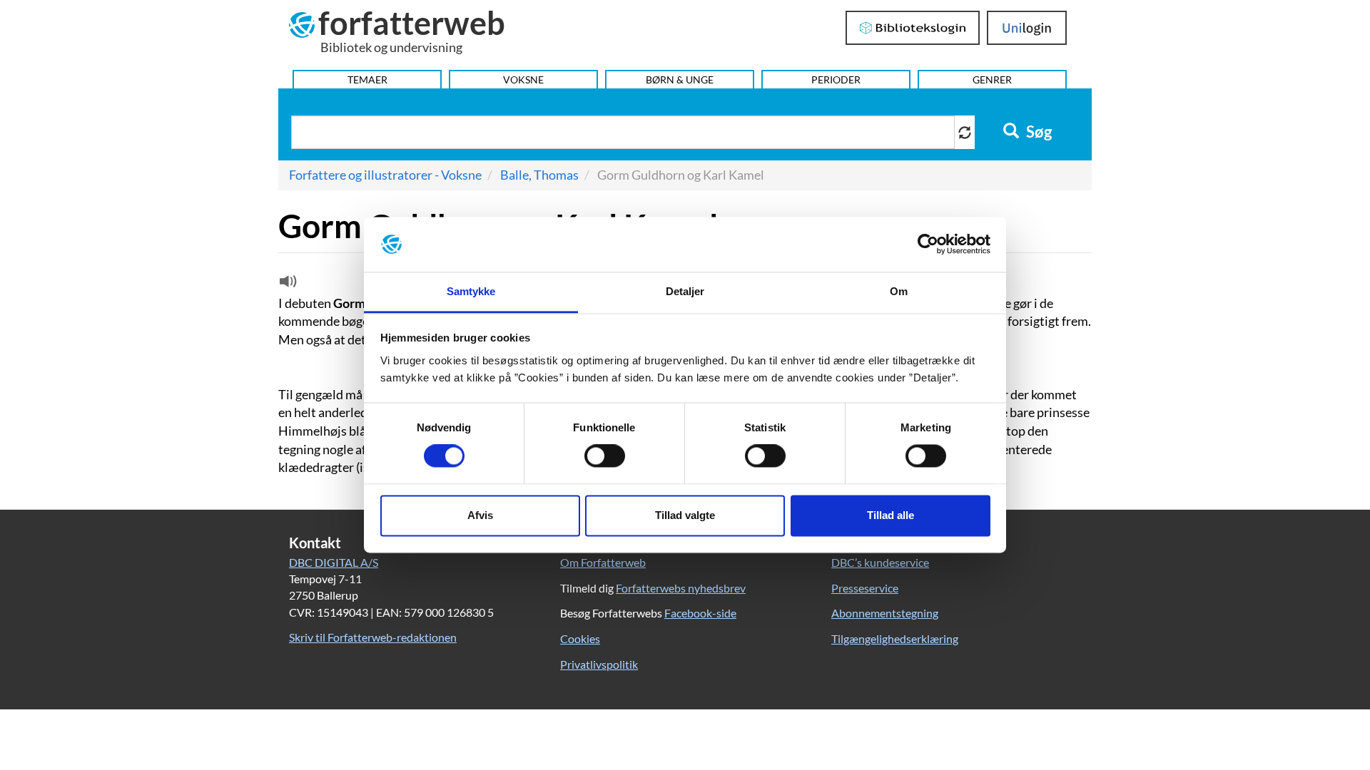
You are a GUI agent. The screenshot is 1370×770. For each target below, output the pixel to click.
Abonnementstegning (884, 613)
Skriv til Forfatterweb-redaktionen (373, 637)
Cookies (580, 638)
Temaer (367, 79)
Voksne (523, 79)
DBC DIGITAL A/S (333, 562)
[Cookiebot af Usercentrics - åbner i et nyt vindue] (928, 244)
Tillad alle (890, 515)
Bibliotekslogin (913, 28)
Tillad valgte (685, 515)
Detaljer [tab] (685, 291)
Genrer (992, 79)
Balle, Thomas (539, 175)
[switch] (604, 456)
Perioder (836, 79)
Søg (1037, 132)
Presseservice (864, 588)
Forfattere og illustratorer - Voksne (385, 175)
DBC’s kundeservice (880, 562)
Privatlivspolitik (599, 664)
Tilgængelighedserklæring (894, 638)
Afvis (480, 515)
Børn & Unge (680, 79)
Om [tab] (899, 291)
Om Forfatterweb (603, 562)
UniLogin (1027, 28)
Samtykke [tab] (471, 291)
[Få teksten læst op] (286, 284)
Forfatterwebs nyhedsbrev (681, 588)
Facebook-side (700, 613)
